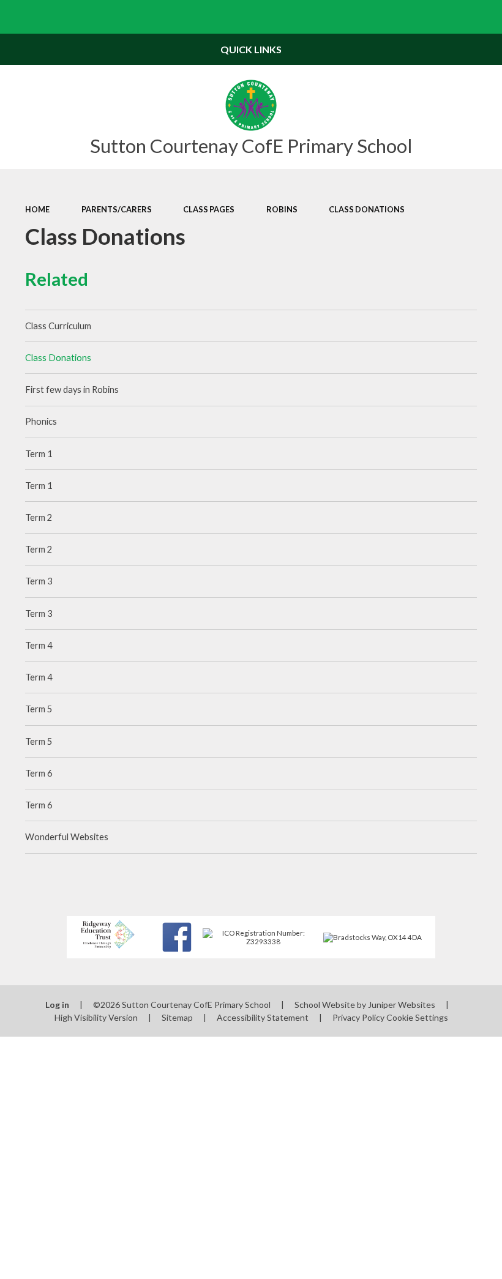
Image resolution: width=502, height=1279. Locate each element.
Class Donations (367, 209)
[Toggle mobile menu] (17, 17)
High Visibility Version (96, 1017)
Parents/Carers (116, 209)
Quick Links (251, 49)
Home (37, 209)
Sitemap (177, 1017)
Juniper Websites (401, 1004)
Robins (282, 209)
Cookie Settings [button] (417, 1017)
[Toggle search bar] (485, 17)
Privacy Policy (358, 1017)
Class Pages (208, 209)
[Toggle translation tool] (451, 17)
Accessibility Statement (263, 1017)
